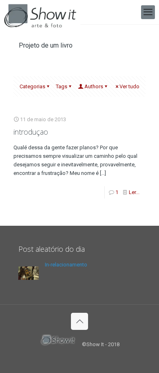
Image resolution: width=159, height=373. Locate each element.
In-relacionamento (66, 265)
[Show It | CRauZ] (40, 12)
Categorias (32, 86)
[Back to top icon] (79, 321)
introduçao (30, 132)
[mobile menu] (148, 12)
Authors (93, 86)
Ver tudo (129, 86)
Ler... (134, 192)
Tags (61, 86)
